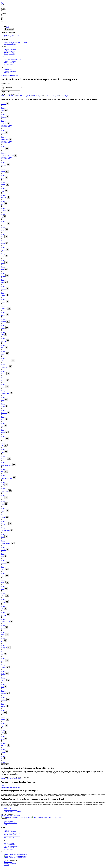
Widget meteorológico (9, 44)
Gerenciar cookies (8, 64)
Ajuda (7, 27)
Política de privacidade (10, 71)
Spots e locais (7, 36)
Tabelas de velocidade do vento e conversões (15, 42)
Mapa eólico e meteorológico (11, 35)
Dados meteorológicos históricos (12, 59)
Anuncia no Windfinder (10, 61)
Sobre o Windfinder (9, 52)
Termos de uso (8, 69)
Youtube (24, 857)
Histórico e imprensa (9, 51)
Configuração (10, 29)
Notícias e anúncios (9, 62)
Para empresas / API (9, 54)
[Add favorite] (7, 103)
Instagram (24, 856)
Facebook (24, 854)
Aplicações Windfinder (10, 49)
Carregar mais (4, 764)
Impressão (6, 72)
